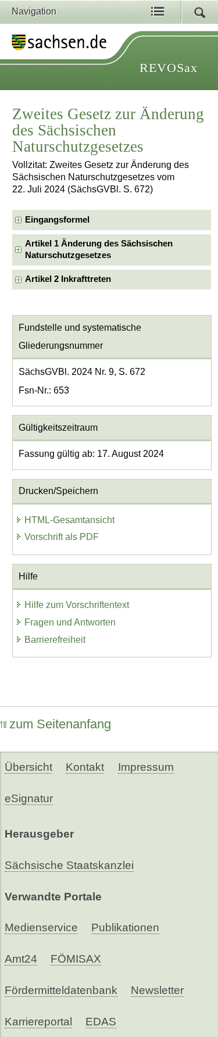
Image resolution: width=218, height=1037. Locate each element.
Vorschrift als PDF (61, 537)
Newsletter (157, 990)
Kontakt (85, 767)
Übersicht (28, 767)
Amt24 (21, 959)
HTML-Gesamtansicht (69, 520)
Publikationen (125, 927)
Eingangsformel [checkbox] (57, 219)
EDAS (100, 1021)
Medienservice (41, 927)
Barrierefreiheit (54, 640)
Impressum (146, 767)
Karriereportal (38, 1021)
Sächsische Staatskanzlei (69, 865)
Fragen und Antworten (70, 622)
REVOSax (169, 67)
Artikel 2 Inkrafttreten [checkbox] (68, 279)
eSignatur (29, 798)
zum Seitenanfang (60, 724)
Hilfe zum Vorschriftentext (76, 605)
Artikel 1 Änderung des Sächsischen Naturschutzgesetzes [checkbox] (99, 249)
